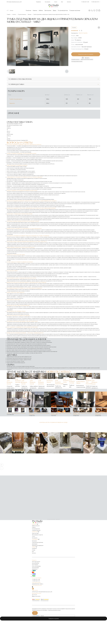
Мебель (41, 10)
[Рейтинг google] (45, 601)
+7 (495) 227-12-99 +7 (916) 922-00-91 (90, 1)
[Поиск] (94, 10)
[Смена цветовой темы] (92, 10)
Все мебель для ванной (75, 59)
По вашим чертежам (74, 10)
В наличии (28, 10)
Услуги (55, 1)
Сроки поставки (35, 533)
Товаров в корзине (54, 618)
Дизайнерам (34, 544)
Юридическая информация (37, 545)
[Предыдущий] (8, 71)
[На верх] (35, 613)
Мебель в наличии (36, 525)
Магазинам (34, 540)
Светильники (47, 10)
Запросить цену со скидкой (85, 54)
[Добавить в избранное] (13, 375)
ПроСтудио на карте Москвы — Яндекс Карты (53, 519)
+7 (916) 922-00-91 (36, 580)
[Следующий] (66, 71)
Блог (62, 1)
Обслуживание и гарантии (37, 534)
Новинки (35, 10)
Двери (54, 10)
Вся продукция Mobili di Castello (77, 61)
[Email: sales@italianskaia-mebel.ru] (89, 10)
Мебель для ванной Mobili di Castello (87, 59)
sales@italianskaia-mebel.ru (37, 584)
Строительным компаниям (37, 542)
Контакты (69, 1)
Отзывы (33, 550)
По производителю (63, 10)
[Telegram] (32, 587)
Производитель (79, 33)
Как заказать (47, 1)
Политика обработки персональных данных (66, 608)
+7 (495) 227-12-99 (36, 579)
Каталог (11, 10)
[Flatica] (53, 589)
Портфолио (38, 1)
